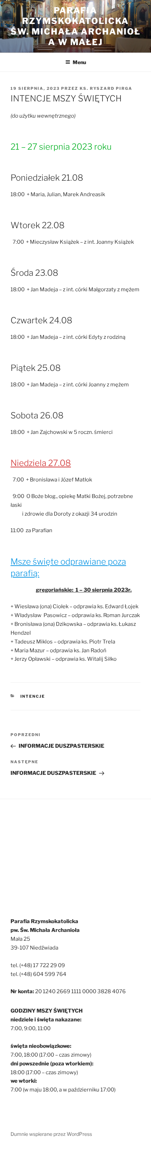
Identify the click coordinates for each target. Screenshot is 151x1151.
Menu (79, 62)
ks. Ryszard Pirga (106, 88)
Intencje (32, 696)
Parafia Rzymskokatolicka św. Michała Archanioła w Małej (75, 26)
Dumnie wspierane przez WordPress (51, 1134)
